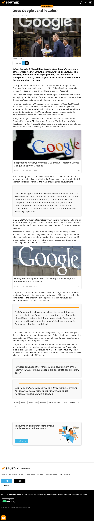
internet (72, 402)
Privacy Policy (52, 494)
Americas (13, 475)
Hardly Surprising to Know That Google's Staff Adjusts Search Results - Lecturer (44, 280)
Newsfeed (43, 402)
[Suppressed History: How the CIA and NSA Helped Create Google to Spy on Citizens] (47, 145)
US (78, 402)
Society (23, 402)
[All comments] (3, 517)
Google (65, 402)
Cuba (15, 407)
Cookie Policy (41, 494)
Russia (22, 475)
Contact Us (32, 494)
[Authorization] (81, 2)
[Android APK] (8, 501)
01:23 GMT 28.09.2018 (21, 15)
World (4, 475)
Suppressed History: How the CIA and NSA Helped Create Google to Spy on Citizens (46, 164)
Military (40, 475)
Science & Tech (33, 402)
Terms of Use (22, 494)
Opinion (16, 402)
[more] (78, 170)
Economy (31, 475)
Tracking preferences (79, 494)
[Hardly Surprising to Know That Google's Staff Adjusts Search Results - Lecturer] (47, 261)
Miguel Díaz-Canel (54, 402)
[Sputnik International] (11, 4)
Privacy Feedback (64, 494)
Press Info (12, 494)
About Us (4, 494)
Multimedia (65, 475)
